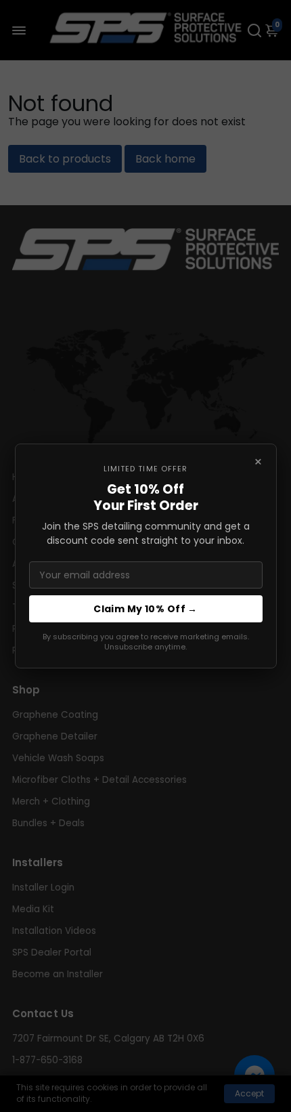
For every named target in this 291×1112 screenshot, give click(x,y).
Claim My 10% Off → (145, 609)
